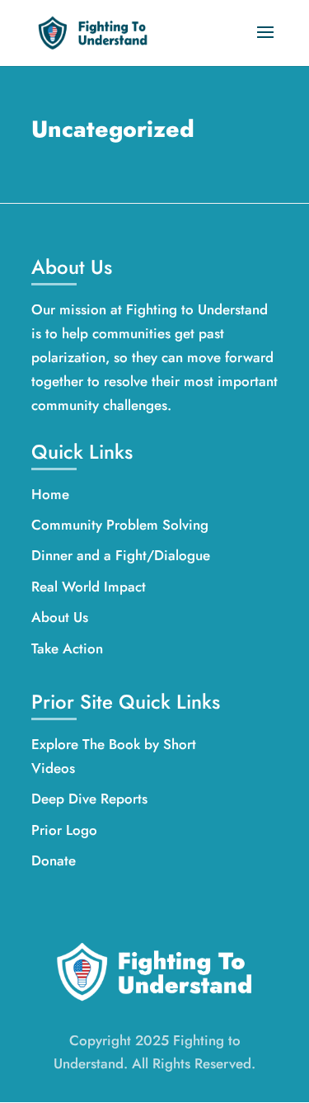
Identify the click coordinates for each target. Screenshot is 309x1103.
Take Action (67, 648)
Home (50, 494)
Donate (53, 860)
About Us (59, 617)
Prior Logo (64, 830)
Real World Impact (88, 586)
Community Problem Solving (119, 525)
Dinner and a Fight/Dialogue (120, 555)
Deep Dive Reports (89, 798)
